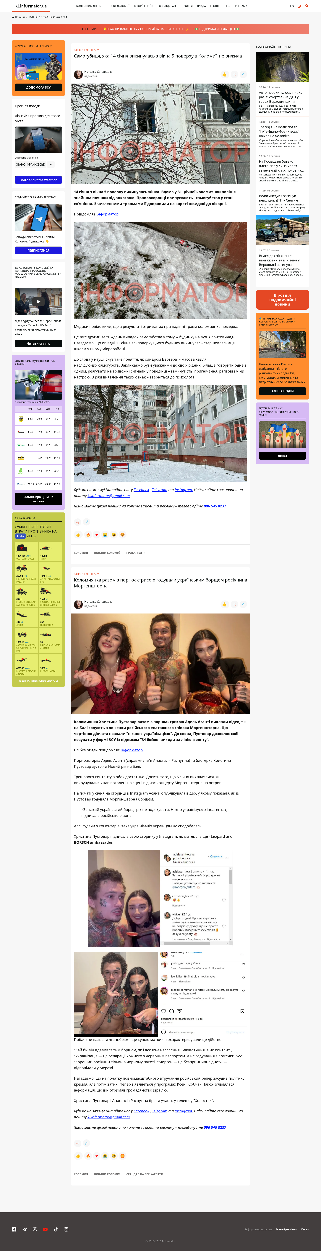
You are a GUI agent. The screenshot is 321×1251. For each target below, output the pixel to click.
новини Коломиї (107, 553)
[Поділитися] (234, 74)
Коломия (81, 553)
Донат (282, 456)
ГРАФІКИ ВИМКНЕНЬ (88, 6)
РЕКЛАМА (241, 6)
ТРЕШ (227, 6)
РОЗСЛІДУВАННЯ (168, 6)
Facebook (141, 489)
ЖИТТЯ (188, 6)
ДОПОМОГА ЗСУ (38, 87)
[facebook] (14, 1229)
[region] (38, 175)
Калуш (305, 1229)
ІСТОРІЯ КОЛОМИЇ (117, 6)
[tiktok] (56, 1229)
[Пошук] (307, 6)
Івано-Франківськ (286, 1229)
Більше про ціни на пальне (38, 499)
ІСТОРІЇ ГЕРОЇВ (143, 6)
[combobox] (35, 164)
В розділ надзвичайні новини (282, 300)
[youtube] (45, 1229)
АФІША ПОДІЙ (283, 391)
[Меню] (56, 6)
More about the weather (38, 180)
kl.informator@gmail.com (108, 495)
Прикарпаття (135, 553)
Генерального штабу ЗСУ (44, 680)
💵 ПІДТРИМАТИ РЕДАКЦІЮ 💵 (217, 29)
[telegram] (24, 1229)
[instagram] (66, 1229)
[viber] (35, 1229)
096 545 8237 (215, 506)
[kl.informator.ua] (31, 6)
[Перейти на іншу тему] (299, 6)
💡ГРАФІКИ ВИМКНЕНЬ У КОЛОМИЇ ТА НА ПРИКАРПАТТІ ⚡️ (146, 29)
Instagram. (184, 489)
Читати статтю (38, 343)
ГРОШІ (214, 6)
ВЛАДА (201, 6)
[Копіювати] (243, 74)
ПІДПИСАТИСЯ (38, 250)
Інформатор (107, 214)
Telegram (159, 489)
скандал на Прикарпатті (144, 1174)
